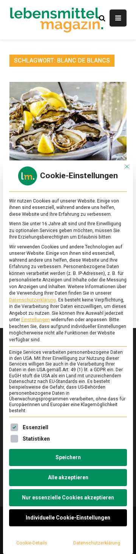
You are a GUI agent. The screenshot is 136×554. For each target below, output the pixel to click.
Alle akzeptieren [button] (68, 477)
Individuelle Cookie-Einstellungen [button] (68, 518)
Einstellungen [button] (35, 319)
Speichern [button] (68, 457)
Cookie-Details (31, 543)
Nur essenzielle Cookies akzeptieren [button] (68, 497)
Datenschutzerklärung (32, 300)
